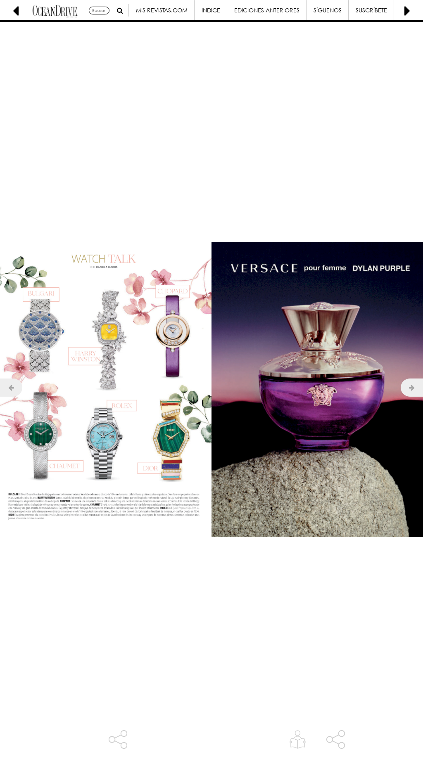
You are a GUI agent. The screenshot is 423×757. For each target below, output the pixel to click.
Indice (211, 10)
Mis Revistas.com (162, 10)
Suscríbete (371, 10)
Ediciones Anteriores (266, 10)
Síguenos (328, 10)
